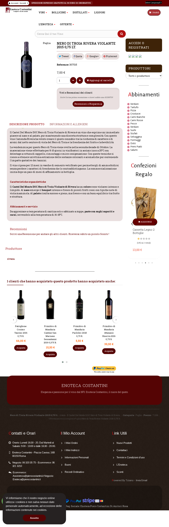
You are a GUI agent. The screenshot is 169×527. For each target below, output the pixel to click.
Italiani (57, 418)
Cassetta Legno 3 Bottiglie (143, 231)
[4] (146, 238)
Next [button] (155, 224)
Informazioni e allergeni (69, 124)
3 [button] (142, 263)
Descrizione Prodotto (26, 124)
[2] (141, 238)
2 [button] (138, 263)
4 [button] (145, 263)
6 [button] (152, 263)
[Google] (133, 56)
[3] (144, 238)
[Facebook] (130, 56)
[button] (48, 510)
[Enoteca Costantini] (19, 10)
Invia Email (141, 480)
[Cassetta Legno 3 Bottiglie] (144, 206)
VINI (50, 418)
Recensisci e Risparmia (88, 103)
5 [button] (148, 263)
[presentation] (13, 319)
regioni (70, 418)
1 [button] (135, 263)
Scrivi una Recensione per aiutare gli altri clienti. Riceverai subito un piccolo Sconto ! (59, 234)
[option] (144, 222)
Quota (78, 56)
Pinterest (111, 56)
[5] (149, 238)
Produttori (140, 68)
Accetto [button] (34, 518)
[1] (138, 238)
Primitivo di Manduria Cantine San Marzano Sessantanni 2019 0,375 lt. (50, 334)
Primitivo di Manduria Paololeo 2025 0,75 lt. (79, 331)
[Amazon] (137, 56)
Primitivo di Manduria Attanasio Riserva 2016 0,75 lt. (109, 333)
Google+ (94, 56)
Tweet (65, 56)
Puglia (78, 418)
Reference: (63, 64)
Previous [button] (132, 224)
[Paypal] (140, 56)
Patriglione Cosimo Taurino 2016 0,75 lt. (20, 331)
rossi (63, 418)
